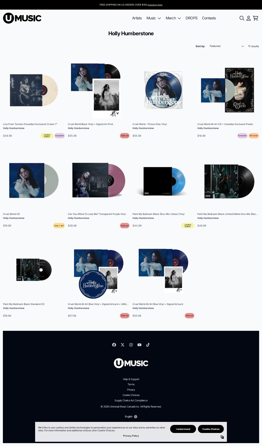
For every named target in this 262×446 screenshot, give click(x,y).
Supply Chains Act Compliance (131, 400)
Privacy (131, 389)
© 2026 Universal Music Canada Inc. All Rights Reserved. (131, 406)
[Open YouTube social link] (139, 345)
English (128, 416)
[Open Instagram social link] (131, 345)
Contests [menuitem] (209, 18)
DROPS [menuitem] (191, 18)
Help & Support (131, 379)
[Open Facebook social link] (114, 345)
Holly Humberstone (13, 128)
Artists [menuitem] (137, 18)
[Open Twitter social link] (122, 345)
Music (151, 18)
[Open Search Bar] (241, 18)
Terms (131, 384)
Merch (171, 18)
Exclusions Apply (155, 5)
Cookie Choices (131, 395)
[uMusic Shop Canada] (22, 18)
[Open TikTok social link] (148, 345)
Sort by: (200, 46)
